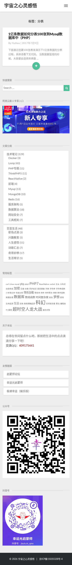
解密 (10, 310)
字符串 (52, 289)
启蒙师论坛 (13, 374)
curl (7, 284)
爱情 (62, 297)
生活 (16, 303)
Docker (12, 158)
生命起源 (9, 304)
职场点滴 (13, 232)
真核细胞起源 (29, 304)
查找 (51, 297)
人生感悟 (13, 242)
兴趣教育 (13, 237)
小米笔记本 (10, 293)
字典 (47, 289)
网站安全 (13, 215)
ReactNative (15, 178)
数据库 (19, 297)
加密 (17, 288)
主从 (57, 284)
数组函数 (30, 297)
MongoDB (14, 194)
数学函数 (61, 293)
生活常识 (13, 258)
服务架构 (13, 204)
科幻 (40, 302)
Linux (12, 284)
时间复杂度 (42, 297)
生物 (21, 304)
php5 (27, 284)
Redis (11, 199)
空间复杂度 (50, 304)
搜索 (55, 293)
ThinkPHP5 (15, 173)
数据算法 (13, 209)
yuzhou (16, 43)
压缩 (22, 289)
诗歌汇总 (13, 248)
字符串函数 (60, 289)
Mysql (12, 189)
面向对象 (46, 310)
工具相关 (13, 220)
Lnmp (11, 163)
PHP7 (34, 284)
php (22, 284)
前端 (11, 184)
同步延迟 (33, 289)
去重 (27, 289)
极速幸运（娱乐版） (19, 391)
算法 (58, 304)
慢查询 (37, 293)
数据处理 (9, 297)
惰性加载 (29, 292)
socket (52, 284)
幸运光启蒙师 (15, 382)
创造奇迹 (9, 289)
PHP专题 (13, 168)
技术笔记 (12, 154)
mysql (17, 284)
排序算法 (48, 293)
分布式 (63, 284)
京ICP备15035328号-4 (51, 559)
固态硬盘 (41, 289)
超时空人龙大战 (27, 309)
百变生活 (12, 228)
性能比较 (19, 293)
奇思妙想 (13, 253)
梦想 (56, 297)
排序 (42, 293)
